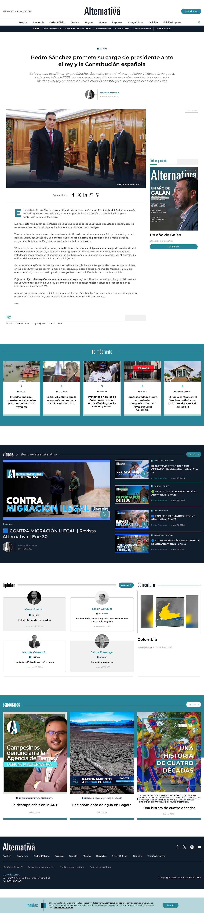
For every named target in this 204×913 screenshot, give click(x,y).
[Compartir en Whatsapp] (97, 195)
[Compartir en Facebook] (73, 195)
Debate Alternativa (142, 28)
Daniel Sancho (184, 392)
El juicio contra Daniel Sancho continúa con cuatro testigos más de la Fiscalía (182, 401)
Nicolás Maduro (103, 28)
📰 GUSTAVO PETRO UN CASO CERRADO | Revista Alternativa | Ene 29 (174, 469)
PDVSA (143, 392)
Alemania (103, 614)
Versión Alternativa (164, 461)
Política (23, 22)
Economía (38, 22)
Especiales (11, 704)
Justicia (75, 22)
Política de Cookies (63, 907)
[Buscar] (199, 22)
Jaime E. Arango (102, 652)
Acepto (170, 905)
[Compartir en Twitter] (79, 195)
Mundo (103, 22)
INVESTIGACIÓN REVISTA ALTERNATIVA (36, 798)
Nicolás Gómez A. (34, 652)
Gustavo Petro (122, 28)
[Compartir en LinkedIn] (85, 195)
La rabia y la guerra (102, 662)
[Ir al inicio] (102, 11)
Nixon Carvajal (102, 608)
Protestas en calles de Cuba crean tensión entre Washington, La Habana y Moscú (102, 401)
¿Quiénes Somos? (13, 867)
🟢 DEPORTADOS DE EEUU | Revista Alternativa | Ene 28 (174, 493)
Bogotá (89, 22)
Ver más (192, 454)
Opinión (153, 22)
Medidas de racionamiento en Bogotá (103, 798)
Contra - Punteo (162, 486)
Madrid (50, 323)
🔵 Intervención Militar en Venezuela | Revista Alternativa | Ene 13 (175, 542)
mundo (8, 524)
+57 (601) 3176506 (12, 880)
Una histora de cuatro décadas (169, 808)
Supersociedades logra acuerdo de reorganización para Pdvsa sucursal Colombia (142, 403)
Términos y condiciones (41, 867)
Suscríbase (191, 11)
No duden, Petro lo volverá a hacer (34, 662)
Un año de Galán (165, 235)
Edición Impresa (172, 22)
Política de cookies (100, 867)
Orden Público (57, 22)
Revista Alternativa (109, 92)
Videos (8, 454)
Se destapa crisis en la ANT (34, 805)
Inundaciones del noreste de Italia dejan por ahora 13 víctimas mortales (21, 401)
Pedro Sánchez (23, 323)
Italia (22, 392)
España (103, 49)
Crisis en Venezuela (52, 28)
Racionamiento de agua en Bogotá (102, 805)
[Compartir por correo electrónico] (91, 195)
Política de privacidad (72, 867)
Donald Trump (163, 28)
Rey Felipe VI (39, 323)
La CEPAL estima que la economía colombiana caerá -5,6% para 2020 (61, 400)
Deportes (117, 22)
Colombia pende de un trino (34, 620)
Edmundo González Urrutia (78, 28)
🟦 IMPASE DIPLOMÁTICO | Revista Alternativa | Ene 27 (173, 518)
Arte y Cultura (135, 22)
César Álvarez (34, 609)
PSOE (59, 323)
